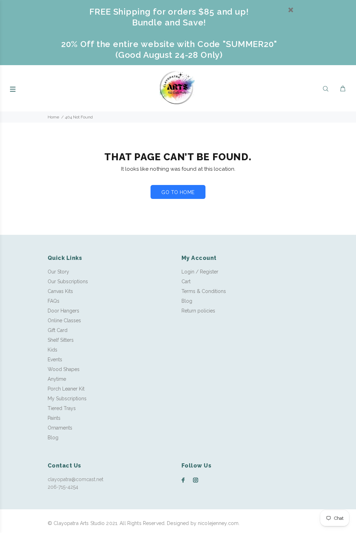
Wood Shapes (64, 369)
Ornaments (60, 428)
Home (53, 117)
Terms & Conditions (203, 291)
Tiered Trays (62, 408)
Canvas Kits (60, 291)
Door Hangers (63, 311)
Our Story (58, 272)
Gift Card (57, 330)
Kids (52, 350)
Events (55, 359)
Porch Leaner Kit (66, 389)
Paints (54, 418)
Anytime (57, 379)
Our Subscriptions (68, 281)
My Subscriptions (67, 398)
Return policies (198, 311)
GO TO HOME (177, 192)
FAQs (53, 301)
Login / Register (199, 272)
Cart (186, 281)
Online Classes (64, 320)
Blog (53, 437)
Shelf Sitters (61, 340)
